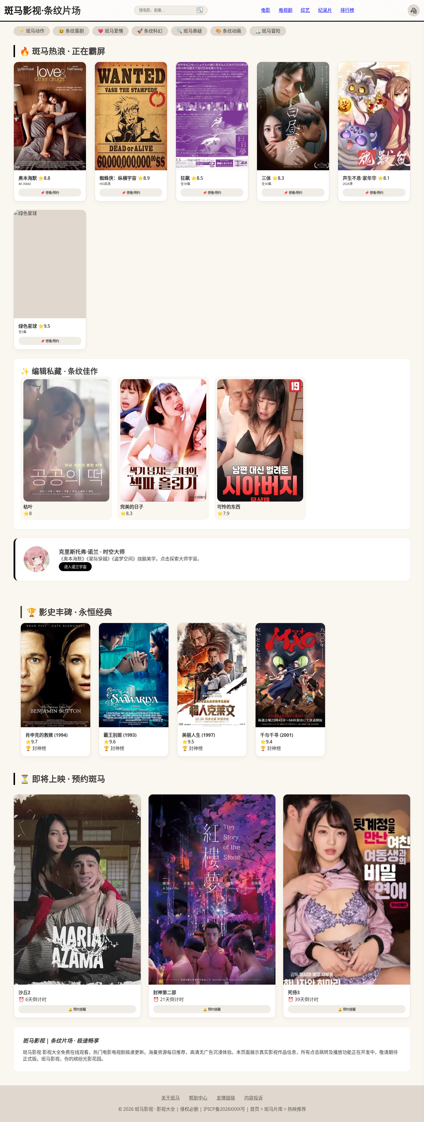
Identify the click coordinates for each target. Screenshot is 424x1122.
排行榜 (347, 10)
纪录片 (325, 10)
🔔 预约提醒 (77, 1009)
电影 (265, 10)
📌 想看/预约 (50, 193)
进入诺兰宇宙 (75, 567)
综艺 (305, 10)
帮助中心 (198, 1098)
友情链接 (226, 1098)
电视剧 (285, 10)
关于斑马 (170, 1098)
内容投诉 (253, 1098)
